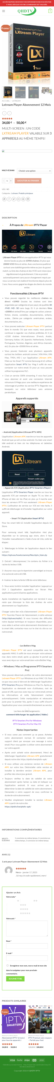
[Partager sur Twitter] (14, 199)
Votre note (11, 897)
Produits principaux (26, 193)
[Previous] (6, 52)
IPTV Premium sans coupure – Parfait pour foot (40, 1039)
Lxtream (16, 101)
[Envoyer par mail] (18, 199)
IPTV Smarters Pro (10, 685)
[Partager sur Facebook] (9, 199)
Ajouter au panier (28, 180)
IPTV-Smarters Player (40, 488)
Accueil (6, 101)
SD (18, 308)
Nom (8, 941)
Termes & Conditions (12, 1065)
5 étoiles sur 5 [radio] (13, 913)
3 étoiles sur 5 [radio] (13, 905)
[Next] (47, 52)
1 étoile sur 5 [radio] (11, 901)
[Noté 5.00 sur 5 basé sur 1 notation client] (27, 118)
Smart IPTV (21, 364)
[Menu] (3, 11)
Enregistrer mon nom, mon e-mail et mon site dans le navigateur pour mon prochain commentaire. (26, 970)
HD (14, 308)
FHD (8, 308)
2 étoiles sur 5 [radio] (26, 901)
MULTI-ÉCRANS (8, 170)
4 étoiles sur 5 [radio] (13, 909)
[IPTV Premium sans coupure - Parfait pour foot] (40, 1019)
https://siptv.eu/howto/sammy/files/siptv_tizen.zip (24, 555)
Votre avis (10, 918)
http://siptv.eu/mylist (12, 618)
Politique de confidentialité (37, 1065)
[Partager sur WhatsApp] (4, 199)
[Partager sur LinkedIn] (28, 199)
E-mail (9, 953)
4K (50, 305)
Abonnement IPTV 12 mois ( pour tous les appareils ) (13, 1039)
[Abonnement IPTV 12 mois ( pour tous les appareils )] (14, 1019)
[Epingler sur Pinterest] (23, 199)
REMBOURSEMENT (27, 1067)
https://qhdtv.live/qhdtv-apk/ (18, 806)
